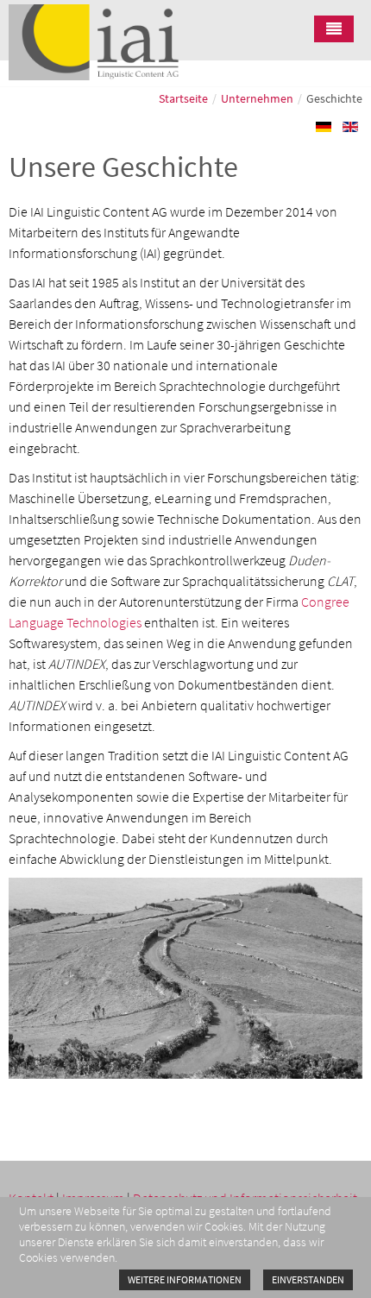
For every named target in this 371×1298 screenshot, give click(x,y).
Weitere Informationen (185, 1279)
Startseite (183, 98)
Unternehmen (257, 98)
